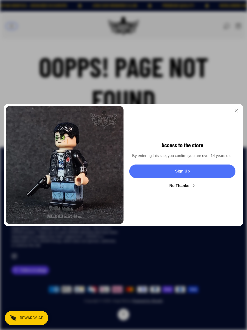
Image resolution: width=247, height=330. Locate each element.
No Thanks (179, 186)
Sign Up (182, 171)
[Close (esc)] (236, 111)
